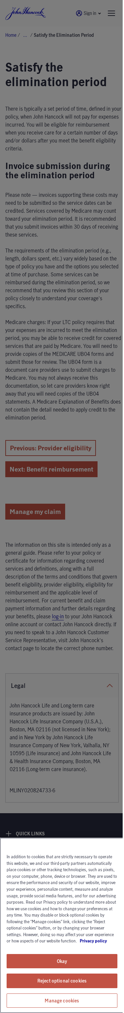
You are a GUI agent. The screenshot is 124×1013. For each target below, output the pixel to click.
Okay (62, 961)
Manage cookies (62, 1000)
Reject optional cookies (62, 981)
